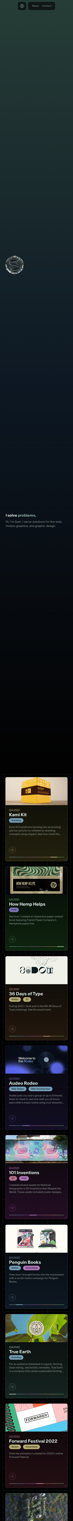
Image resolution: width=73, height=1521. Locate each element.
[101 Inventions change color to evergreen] (60, 1215)
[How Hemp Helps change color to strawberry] (39, 947)
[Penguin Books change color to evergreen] (60, 1305)
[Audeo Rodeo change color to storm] (19, 1126)
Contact (47, 6)
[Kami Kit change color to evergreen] (60, 857)
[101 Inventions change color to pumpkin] (46, 1215)
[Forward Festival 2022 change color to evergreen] (60, 1484)
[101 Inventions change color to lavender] (26, 1215)
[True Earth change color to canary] (53, 1394)
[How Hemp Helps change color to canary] (53, 947)
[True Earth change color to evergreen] (60, 1394)
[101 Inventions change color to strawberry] (39, 1215)
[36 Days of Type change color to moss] (12, 1036)
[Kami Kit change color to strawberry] (39, 857)
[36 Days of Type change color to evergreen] (60, 1036)
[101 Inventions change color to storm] (19, 1215)
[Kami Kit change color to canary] (53, 857)
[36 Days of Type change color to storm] (19, 1036)
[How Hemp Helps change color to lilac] (33, 947)
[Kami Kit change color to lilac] (33, 857)
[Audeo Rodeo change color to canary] (53, 1126)
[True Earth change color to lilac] (33, 1394)
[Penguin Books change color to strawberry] (39, 1305)
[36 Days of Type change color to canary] (53, 1036)
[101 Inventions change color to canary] (53, 1215)
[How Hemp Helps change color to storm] (19, 947)
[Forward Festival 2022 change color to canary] (53, 1484)
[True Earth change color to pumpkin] (46, 1394)
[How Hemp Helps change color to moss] (12, 947)
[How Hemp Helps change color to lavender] (26, 947)
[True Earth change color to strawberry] (39, 1394)
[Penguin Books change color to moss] (12, 1305)
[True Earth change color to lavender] (26, 1394)
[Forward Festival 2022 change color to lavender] (26, 1484)
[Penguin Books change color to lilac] (33, 1305)
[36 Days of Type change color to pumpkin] (46, 1036)
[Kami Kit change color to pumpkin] (46, 857)
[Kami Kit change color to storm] (19, 857)
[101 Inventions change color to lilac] (33, 1215)
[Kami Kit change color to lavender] (26, 857)
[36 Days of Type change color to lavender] (26, 1036)
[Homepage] (22, 6)
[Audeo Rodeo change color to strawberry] (39, 1126)
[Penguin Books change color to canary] (53, 1305)
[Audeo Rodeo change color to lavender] (26, 1126)
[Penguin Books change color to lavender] (26, 1305)
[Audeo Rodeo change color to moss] (12, 1126)
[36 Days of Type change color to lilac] (33, 1036)
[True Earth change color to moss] (12, 1394)
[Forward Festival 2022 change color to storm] (19, 1484)
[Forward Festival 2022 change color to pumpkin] (46, 1484)
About (35, 6)
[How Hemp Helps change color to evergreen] (60, 947)
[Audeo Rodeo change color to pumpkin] (46, 1126)
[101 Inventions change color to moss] (12, 1215)
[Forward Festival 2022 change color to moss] (12, 1484)
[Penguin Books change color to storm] (19, 1305)
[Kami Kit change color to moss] (12, 857)
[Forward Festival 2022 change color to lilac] (33, 1484)
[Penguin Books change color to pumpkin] (46, 1305)
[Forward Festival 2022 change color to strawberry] (39, 1484)
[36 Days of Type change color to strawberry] (39, 1036)
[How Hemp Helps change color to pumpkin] (46, 947)
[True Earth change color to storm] (19, 1394)
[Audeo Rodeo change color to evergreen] (60, 1126)
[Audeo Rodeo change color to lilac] (33, 1126)
